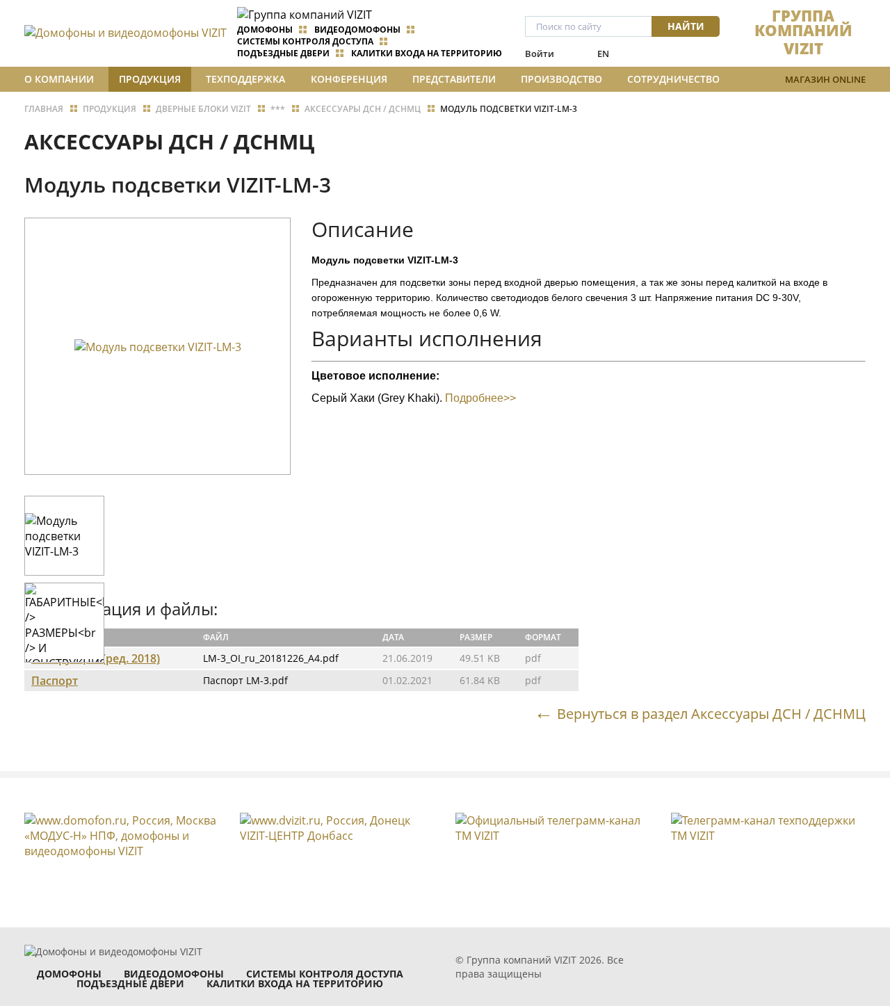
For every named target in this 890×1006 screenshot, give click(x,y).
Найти (686, 26)
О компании (59, 79)
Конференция (349, 79)
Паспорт (54, 680)
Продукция (150, 79)
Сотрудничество (673, 79)
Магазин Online (825, 79)
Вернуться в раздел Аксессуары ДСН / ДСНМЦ (711, 713)
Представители (454, 79)
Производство (561, 79)
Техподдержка (245, 79)
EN (603, 53)
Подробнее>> (480, 398)
